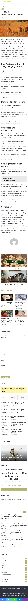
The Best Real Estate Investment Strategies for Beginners (17, 431)
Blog (3, 567)
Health (3, 577)
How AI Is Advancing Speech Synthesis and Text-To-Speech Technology (11, 516)
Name (3, 354)
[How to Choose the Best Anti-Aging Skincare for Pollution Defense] (21, 313)
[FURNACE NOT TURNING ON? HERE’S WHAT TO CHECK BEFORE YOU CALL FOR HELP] (7, 313)
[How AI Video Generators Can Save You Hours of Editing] (5, 540)
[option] (14, 453)
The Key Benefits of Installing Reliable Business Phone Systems (20, 304)
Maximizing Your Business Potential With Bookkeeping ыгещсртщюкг (18, 411)
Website (3, 365)
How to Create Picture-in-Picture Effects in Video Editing (17, 404)
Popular (4, 397)
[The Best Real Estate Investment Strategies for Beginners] (5, 433)
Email (2, 360)
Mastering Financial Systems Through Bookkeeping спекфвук (18, 424)
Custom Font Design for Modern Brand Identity (6, 304)
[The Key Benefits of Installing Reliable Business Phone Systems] (21, 297)
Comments (22, 397)
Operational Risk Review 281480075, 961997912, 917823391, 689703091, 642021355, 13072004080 (13, 457)
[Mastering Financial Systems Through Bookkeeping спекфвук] (5, 425)
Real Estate (4, 572)
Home (3, 6)
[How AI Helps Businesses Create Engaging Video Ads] (5, 533)
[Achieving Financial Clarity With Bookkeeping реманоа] (5, 418)
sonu (4, 18)
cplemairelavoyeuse (6, 560)
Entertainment (5, 579)
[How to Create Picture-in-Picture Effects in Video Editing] (5, 405)
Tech (7, 6)
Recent (13, 397)
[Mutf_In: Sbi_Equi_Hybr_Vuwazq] (5, 547)
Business (4, 565)
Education (4, 581)
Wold (3, 563)
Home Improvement (6, 574)
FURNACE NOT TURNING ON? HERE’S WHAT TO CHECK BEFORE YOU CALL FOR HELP (6, 321)
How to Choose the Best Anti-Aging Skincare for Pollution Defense (20, 321)
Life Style (4, 570)
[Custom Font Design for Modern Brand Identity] (7, 297)
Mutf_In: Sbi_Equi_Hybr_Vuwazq (18, 545)
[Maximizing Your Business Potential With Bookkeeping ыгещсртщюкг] (5, 411)
